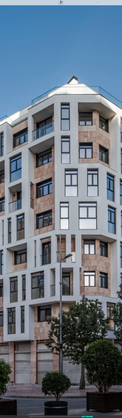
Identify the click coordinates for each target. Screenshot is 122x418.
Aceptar (83, 416)
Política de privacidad (89, 416)
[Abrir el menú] (97, 2)
